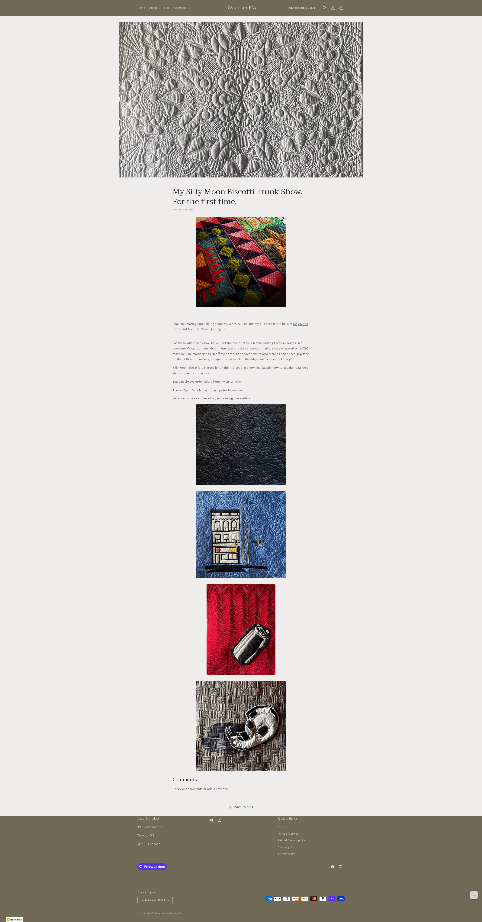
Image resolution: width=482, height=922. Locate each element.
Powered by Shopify (170, 913)
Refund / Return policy (292, 840)
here (237, 381)
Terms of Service (288, 833)
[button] (154, 8)
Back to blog (243, 807)
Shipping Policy (287, 847)
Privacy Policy (286, 853)
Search (282, 827)
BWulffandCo (153, 913)
